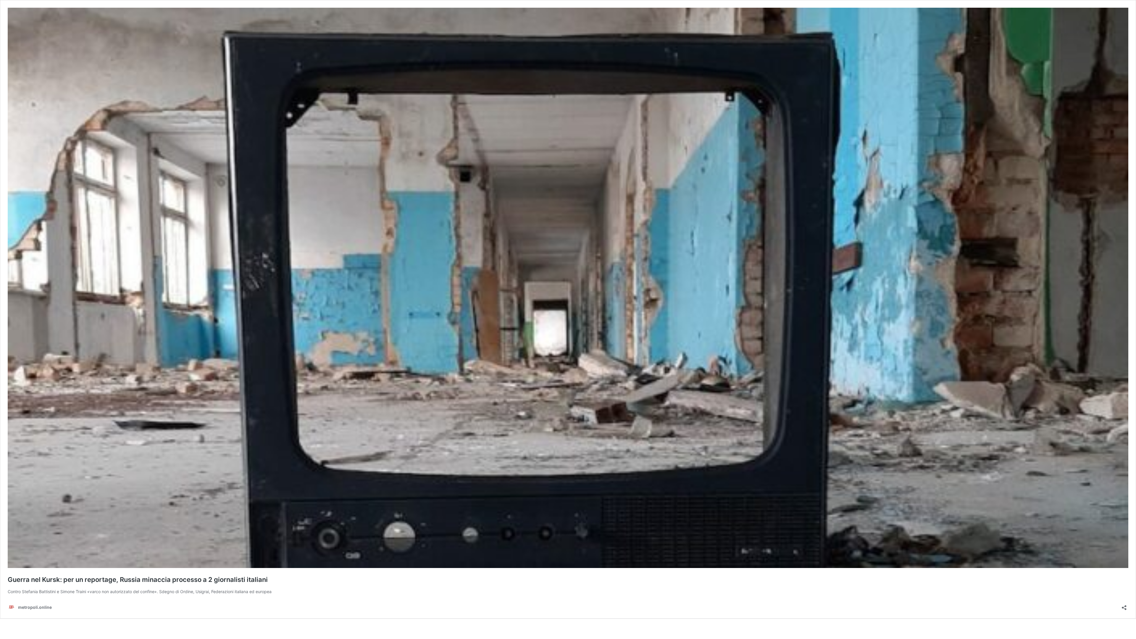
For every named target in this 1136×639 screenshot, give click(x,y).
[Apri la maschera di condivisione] (1124, 605)
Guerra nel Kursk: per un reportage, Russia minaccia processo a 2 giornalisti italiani (138, 579)
